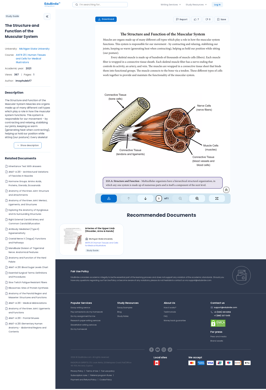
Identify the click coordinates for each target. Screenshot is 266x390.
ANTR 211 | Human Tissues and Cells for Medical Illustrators (31, 58)
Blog (119, 312)
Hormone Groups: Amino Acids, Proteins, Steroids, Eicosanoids (25, 183)
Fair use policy (108, 371)
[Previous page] (129, 198)
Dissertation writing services (84, 324)
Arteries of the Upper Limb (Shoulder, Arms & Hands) (100, 229)
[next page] (145, 198)
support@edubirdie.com (199, 280)
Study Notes (123, 316)
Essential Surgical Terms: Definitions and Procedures (28, 274)
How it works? (170, 307)
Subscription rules (79, 375)
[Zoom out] (180, 198)
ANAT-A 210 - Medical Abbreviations (28, 303)
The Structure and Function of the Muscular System (22, 31)
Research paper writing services (86, 320)
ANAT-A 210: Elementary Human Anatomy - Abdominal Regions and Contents (27, 327)
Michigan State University (34, 49)
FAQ (165, 316)
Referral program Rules (101, 375)
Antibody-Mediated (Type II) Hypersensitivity (24, 231)
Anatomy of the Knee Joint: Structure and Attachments (29, 192)
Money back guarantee (175, 320)
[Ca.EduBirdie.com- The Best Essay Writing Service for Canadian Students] (157, 364)
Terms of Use (92, 371)
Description (14, 92)
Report (183, 19)
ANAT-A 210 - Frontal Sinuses (24, 318)
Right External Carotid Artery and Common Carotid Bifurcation (26, 221)
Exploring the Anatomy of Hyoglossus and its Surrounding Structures (28, 212)
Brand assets (216, 340)
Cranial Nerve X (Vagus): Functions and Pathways (27, 240)
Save (223, 19)
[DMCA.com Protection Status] (230, 323)
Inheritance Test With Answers (25, 166)
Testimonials (170, 312)
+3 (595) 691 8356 (222, 312)
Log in (217, 4)
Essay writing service (80, 307)
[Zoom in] (197, 198)
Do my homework (79, 329)
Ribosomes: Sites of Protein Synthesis (28, 287)
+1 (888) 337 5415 (222, 315)
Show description (29, 145)
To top (226, 190)
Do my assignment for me (83, 316)
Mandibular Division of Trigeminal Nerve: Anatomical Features (26, 250)
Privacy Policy (77, 371)
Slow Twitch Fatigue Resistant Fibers (28, 282)
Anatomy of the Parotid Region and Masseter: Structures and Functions (28, 295)
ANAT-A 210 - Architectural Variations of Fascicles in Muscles (28, 173)
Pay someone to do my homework (87, 312)
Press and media (218, 336)
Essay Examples (124, 307)
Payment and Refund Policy (84, 379)
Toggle (47, 16)
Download (108, 19)
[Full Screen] (217, 198)
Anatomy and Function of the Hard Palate (27, 259)
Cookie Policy (105, 379)
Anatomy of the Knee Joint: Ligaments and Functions (29, 310)
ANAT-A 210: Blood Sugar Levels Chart (28, 267)
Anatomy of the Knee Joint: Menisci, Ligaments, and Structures (28, 202)
